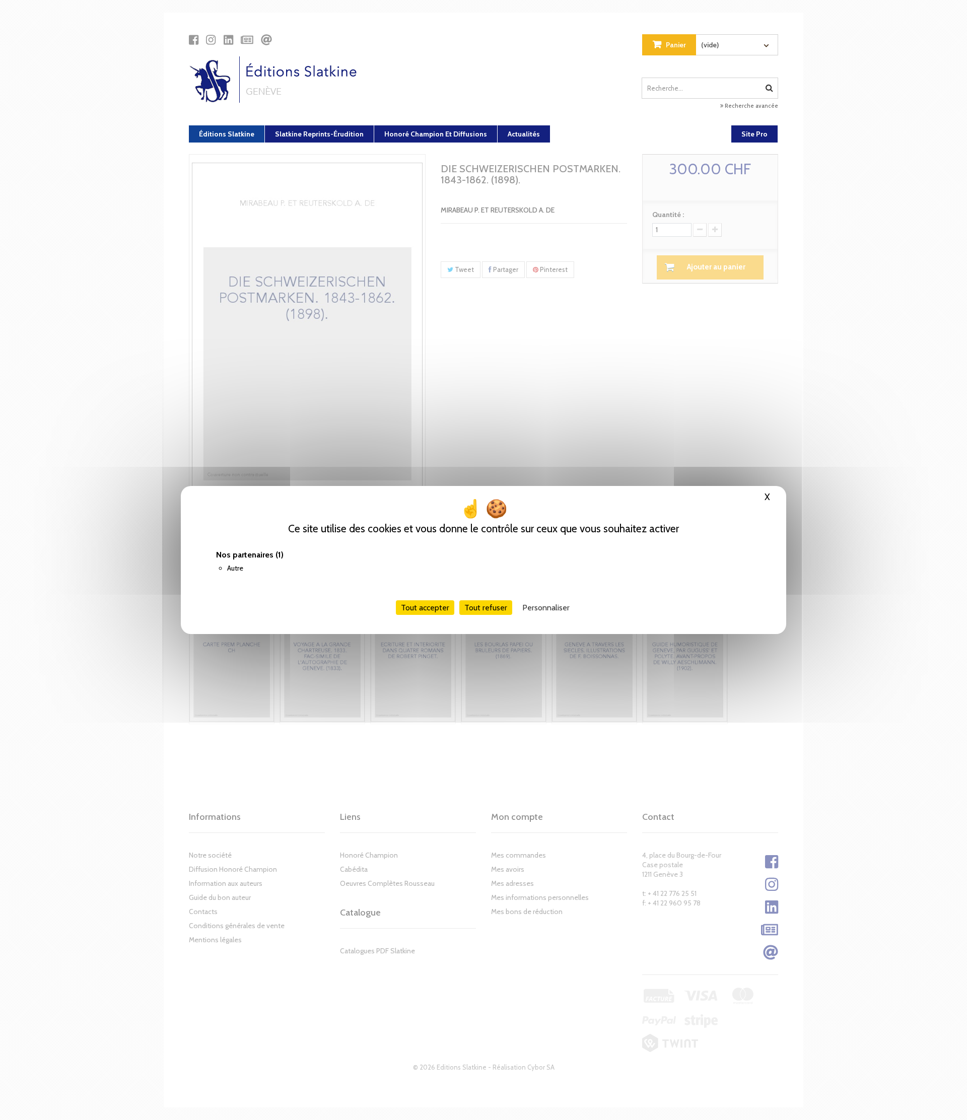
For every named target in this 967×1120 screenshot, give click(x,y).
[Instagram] (211, 39)
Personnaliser (546, 607)
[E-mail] (266, 39)
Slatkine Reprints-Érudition (319, 133)
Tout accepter (425, 607)
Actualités (524, 133)
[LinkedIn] (228, 39)
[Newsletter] (247, 39)
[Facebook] (193, 39)
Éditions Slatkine (226, 133)
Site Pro (754, 133)
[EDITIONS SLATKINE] (277, 79)
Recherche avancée (750, 105)
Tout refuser (485, 607)
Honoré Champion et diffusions (435, 133)
